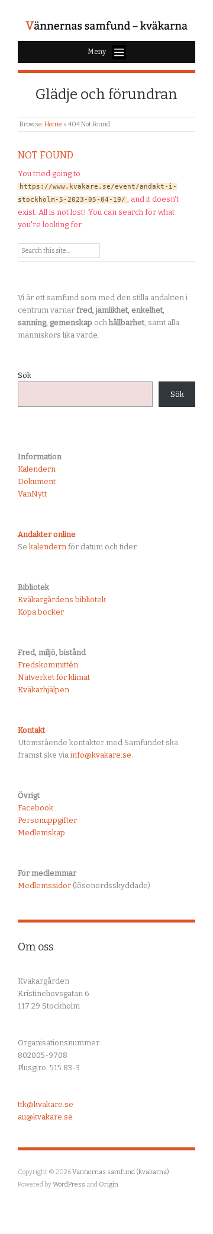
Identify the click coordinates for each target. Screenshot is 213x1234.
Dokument (37, 481)
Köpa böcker (41, 612)
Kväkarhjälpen (43, 689)
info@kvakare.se (100, 754)
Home (53, 124)
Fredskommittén (48, 664)
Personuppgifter (47, 820)
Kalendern (37, 469)
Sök (24, 375)
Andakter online (47, 534)
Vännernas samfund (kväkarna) (120, 1172)
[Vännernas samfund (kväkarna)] (106, 26)
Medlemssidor (44, 885)
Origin (108, 1184)
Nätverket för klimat (54, 677)
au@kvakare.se (45, 1116)
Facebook (35, 807)
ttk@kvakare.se (45, 1104)
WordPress (69, 1184)
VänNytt (32, 493)
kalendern (47, 546)
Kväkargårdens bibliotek (62, 599)
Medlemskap (41, 832)
